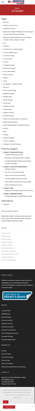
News (11, 188)
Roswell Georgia (8, 115)
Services (5, 128)
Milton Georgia (8, 100)
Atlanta (11, 216)
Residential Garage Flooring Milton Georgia (18, 196)
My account (7, 103)
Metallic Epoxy (7, 96)
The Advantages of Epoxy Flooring (16, 178)
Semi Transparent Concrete (9, 254)
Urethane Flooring (7, 257)
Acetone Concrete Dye (10, 25)
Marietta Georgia (8, 93)
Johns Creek (10, 218)
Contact (5, 62)
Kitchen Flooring (10, 169)
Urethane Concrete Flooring (12, 144)
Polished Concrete (9, 106)
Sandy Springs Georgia (10, 122)
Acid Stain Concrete (9, 28)
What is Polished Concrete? (13, 185)
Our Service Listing (7, 357)
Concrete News (6, 354)
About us (6, 22)
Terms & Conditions (9, 141)
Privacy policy (9, 407)
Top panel (6, 204)
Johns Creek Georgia (9, 90)
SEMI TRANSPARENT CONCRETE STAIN (16, 125)
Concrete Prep (7, 59)
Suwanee (13, 221)
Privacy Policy (7, 109)
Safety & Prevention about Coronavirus (15, 119)
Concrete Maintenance (10, 52)
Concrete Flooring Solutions (18, 166)
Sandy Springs (5, 221)
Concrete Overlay (8, 55)
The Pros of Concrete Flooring (14, 172)
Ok (5, 402)
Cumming (17, 216)
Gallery (5, 78)
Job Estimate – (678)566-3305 (12, 84)
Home (17, 8)
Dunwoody (24, 216)
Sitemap (5, 134)
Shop (4, 131)
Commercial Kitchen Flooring (14, 154)
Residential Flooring (16, 193)
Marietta (17, 218)
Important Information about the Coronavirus (19, 190)
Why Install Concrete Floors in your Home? (18, 182)
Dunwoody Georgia (9, 68)
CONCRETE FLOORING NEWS (13, 49)
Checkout (6, 46)
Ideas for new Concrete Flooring (15, 175)
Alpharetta (4, 216)
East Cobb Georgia (9, 71)
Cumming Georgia (8, 65)
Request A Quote (8, 112)
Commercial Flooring (16, 152)
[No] (32, 399)
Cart (4, 43)
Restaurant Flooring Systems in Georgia (17, 158)
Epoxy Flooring (8, 74)
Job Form (6, 87)
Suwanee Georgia (8, 138)
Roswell (27, 218)
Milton (22, 218)
